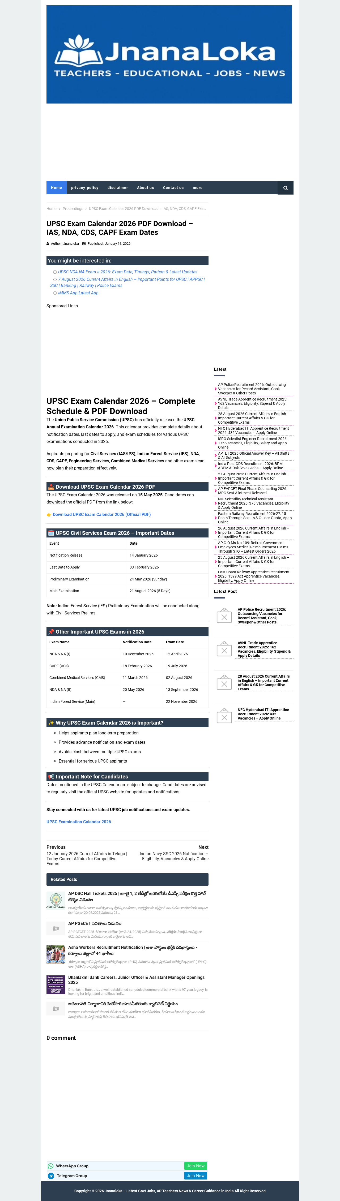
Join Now (196, 1165)
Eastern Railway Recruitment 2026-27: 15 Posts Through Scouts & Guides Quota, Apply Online (255, 517)
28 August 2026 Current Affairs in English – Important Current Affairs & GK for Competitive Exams (253, 418)
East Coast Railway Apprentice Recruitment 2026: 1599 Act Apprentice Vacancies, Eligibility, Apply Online (254, 576)
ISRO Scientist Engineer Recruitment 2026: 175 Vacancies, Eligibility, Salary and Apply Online (252, 443)
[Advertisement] (170, 141)
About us (145, 188)
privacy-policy (85, 188)
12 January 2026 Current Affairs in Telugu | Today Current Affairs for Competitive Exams (86, 858)
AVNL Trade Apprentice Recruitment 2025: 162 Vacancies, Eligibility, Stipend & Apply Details (252, 403)
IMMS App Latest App (78, 292)
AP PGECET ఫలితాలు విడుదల (94, 923)
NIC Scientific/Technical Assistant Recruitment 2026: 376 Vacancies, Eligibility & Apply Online (253, 503)
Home (56, 188)
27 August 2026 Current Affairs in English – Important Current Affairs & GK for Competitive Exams (253, 478)
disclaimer (118, 188)
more (198, 188)
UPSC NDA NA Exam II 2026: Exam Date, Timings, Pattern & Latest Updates (127, 271)
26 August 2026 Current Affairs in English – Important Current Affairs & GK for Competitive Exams (253, 532)
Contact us (173, 188)
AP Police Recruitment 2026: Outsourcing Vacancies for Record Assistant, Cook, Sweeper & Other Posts (252, 388)
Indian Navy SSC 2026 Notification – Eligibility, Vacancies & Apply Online (174, 856)
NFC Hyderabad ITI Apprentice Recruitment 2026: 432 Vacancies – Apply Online (253, 430)
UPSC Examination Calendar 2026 (78, 821)
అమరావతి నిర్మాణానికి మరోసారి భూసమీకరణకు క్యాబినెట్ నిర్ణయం (123, 1003)
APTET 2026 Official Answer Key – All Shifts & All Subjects (253, 455)
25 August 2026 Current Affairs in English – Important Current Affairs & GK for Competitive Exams (253, 561)
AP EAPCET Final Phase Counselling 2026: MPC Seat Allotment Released (252, 491)
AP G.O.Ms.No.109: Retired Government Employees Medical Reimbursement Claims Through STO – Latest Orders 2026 (253, 547)
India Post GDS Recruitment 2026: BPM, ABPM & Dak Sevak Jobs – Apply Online (250, 466)
